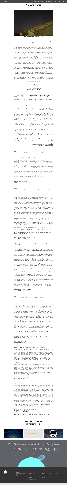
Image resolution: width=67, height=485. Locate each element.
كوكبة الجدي (40, 145)
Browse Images (18, 475)
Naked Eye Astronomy (36, 89)
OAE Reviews (17, 479)
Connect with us (45, 471)
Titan (18, 483)
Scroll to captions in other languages (33, 81)
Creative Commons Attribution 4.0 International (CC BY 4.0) (35, 91)
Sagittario (29, 338)
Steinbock (28, 235)
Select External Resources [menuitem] (19, 481)
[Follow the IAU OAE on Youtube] (63, 1)
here (46, 96)
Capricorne (25, 289)
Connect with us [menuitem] (53, 1)
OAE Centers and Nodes (26, 95)
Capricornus (35, 88)
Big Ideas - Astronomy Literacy (20, 477)
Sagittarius (40, 88)
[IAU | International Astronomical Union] (26, 449)
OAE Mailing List (44, 474)
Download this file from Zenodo (30, 36)
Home (35, 1)
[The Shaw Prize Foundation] (55, 449)
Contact (43, 477)
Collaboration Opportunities (46, 473)
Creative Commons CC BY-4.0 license (31, 97)
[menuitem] (38, 1)
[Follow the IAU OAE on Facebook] (52, 484)
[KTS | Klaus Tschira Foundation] (36, 449)
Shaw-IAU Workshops (32, 474)
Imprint (61, 483)
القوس (43, 145)
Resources (38, 1)
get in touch (48, 102)
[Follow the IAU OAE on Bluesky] (53, 484)
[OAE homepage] (5, 1)
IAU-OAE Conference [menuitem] (32, 473)
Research (45, 1)
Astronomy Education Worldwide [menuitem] (21, 480)
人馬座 (24, 411)
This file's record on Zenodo (33, 38)
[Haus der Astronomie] (16, 449)
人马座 (24, 375)
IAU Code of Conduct (33, 479)
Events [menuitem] (42, 1)
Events (30, 471)
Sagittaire (29, 289)
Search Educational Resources (20, 472)
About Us (57, 471)
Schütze (24, 235)
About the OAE (58, 473)
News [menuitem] (49, 1)
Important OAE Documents (60, 477)
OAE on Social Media (45, 475)
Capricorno (25, 338)
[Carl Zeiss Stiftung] (46, 449)
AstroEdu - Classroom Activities (20, 476)
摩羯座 (26, 375)
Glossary (17, 478)
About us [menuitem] (58, 1)
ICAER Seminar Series (32, 475)
